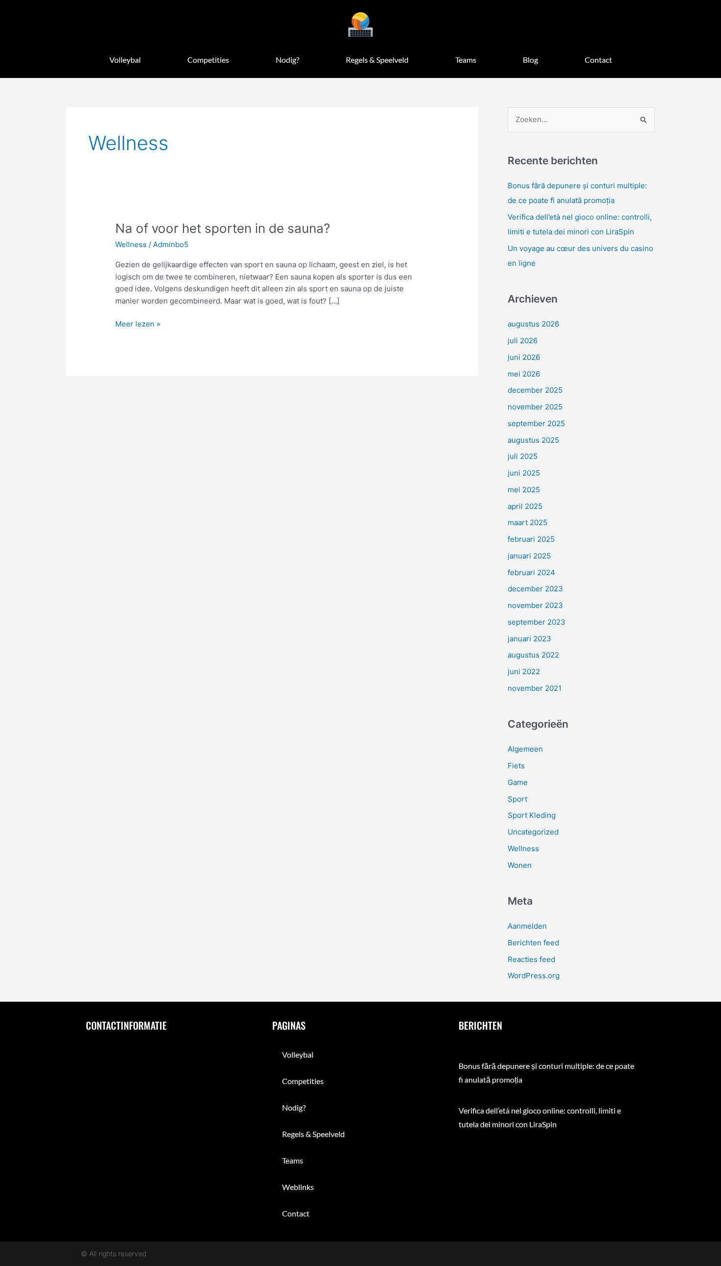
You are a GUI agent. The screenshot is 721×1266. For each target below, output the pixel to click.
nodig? (287, 59)
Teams (465, 59)
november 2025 (535, 406)
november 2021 (535, 688)
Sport (517, 799)
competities (208, 59)
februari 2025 (531, 539)
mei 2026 (524, 374)
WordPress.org (534, 975)
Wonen (520, 865)
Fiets (516, 765)
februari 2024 (531, 572)
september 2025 (536, 423)
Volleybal (125, 59)
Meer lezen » (137, 323)
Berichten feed (533, 942)
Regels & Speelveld (377, 59)
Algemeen (525, 749)
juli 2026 (523, 340)
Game (518, 782)
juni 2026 (524, 357)
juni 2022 (524, 671)
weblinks (298, 1186)
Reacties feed (531, 959)
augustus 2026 (533, 324)
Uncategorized (533, 831)
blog (530, 59)
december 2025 (535, 390)
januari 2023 (529, 638)
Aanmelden (527, 926)
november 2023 (535, 605)
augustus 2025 (533, 440)
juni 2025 (524, 473)
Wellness (131, 244)
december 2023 (535, 588)
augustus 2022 (533, 654)
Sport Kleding (532, 815)
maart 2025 (527, 522)
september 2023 (537, 622)
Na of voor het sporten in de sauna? (222, 228)
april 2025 (525, 506)
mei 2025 (524, 489)
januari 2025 (529, 555)
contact (598, 59)
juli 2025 (523, 456)
